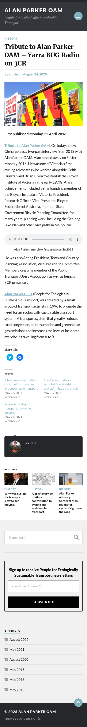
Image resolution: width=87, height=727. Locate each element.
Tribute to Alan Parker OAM (27, 145)
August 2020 (19, 659)
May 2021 (17, 649)
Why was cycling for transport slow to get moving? (18, 408)
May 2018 (17, 669)
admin (13, 74)
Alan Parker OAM (33, 10)
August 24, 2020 (35, 74)
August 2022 (19, 639)
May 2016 (17, 679)
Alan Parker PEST (18, 294)
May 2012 (17, 690)
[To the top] (78, 702)
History (11, 38)
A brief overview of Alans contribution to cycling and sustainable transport (21, 384)
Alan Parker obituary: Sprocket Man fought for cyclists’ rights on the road (61, 384)
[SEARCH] (76, 537)
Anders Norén (30, 718)
